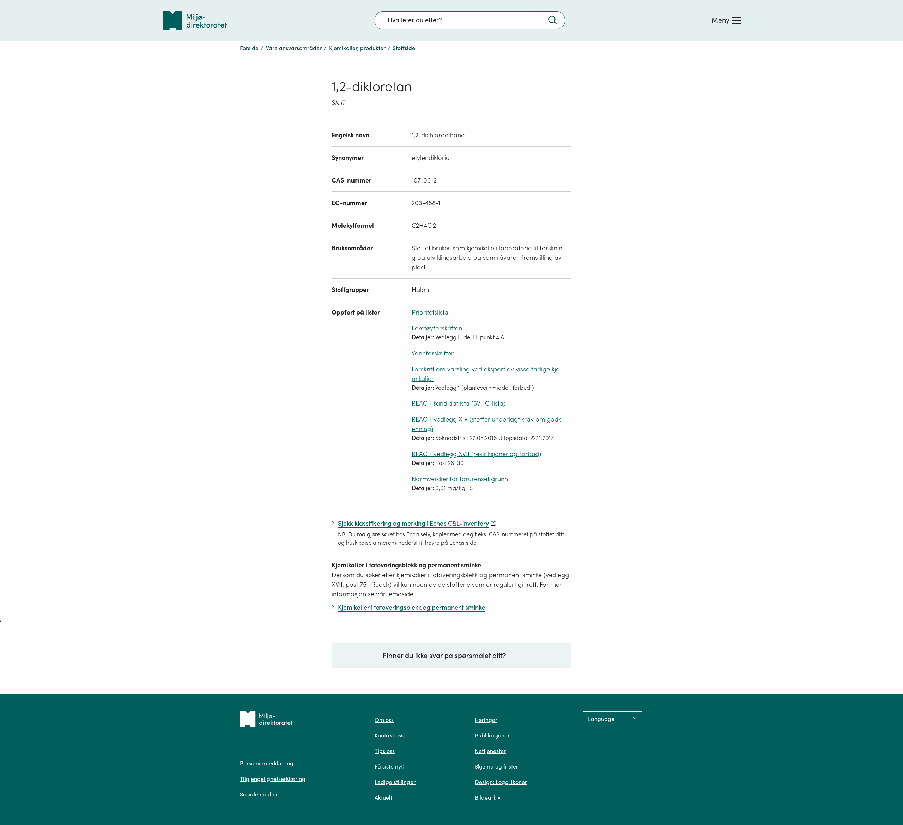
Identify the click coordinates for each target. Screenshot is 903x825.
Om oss (384, 719)
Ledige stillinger (395, 781)
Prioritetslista (430, 312)
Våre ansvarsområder (294, 48)
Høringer (486, 719)
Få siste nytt (390, 766)
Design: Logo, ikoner (501, 781)
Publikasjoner (492, 735)
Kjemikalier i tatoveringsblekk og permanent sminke (406, 565)
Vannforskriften (433, 353)
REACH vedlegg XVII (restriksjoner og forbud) (476, 454)
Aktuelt (383, 797)
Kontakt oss (389, 735)
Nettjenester (490, 750)
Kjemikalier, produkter (357, 48)
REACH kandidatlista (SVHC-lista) (458, 403)
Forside (249, 48)
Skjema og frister (496, 766)
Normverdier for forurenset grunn (460, 479)
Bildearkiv (488, 797)
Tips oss (385, 750)
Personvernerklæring (266, 763)
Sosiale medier (259, 794)
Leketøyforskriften (437, 328)
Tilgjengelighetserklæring (272, 778)
